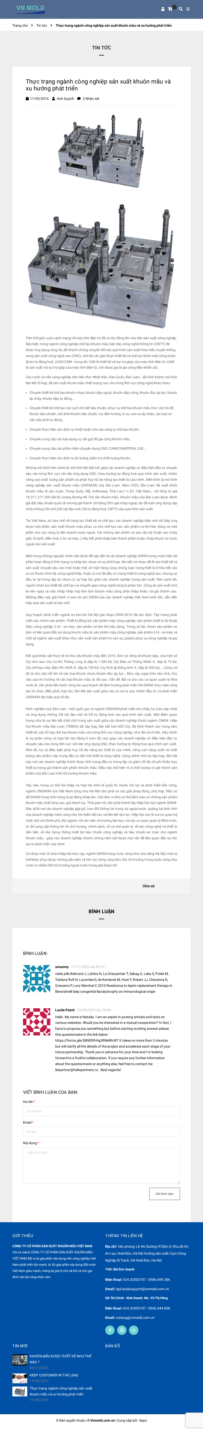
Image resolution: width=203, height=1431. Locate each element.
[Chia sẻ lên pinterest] (176, 886)
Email (28, 1122)
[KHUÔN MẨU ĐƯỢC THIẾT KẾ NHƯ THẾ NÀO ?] (19, 1360)
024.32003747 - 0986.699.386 (146, 1280)
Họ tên (29, 1102)
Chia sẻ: (149, 886)
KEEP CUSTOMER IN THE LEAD (54, 1375)
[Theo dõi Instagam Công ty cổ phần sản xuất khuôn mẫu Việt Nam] (133, 1330)
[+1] (184, 886)
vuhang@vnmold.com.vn (135, 1318)
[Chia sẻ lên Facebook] (160, 886)
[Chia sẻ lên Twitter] (168, 886)
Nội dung (31, 1143)
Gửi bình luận (165, 1194)
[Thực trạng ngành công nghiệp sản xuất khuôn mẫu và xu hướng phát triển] (19, 1391)
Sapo (143, 1420)
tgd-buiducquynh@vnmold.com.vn (142, 1289)
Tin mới (20, 1346)
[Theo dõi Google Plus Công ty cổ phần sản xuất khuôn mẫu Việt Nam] (122, 1330)
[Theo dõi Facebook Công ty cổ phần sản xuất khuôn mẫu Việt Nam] (110, 1330)
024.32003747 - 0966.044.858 (146, 1308)
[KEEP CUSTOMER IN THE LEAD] (19, 1378)
